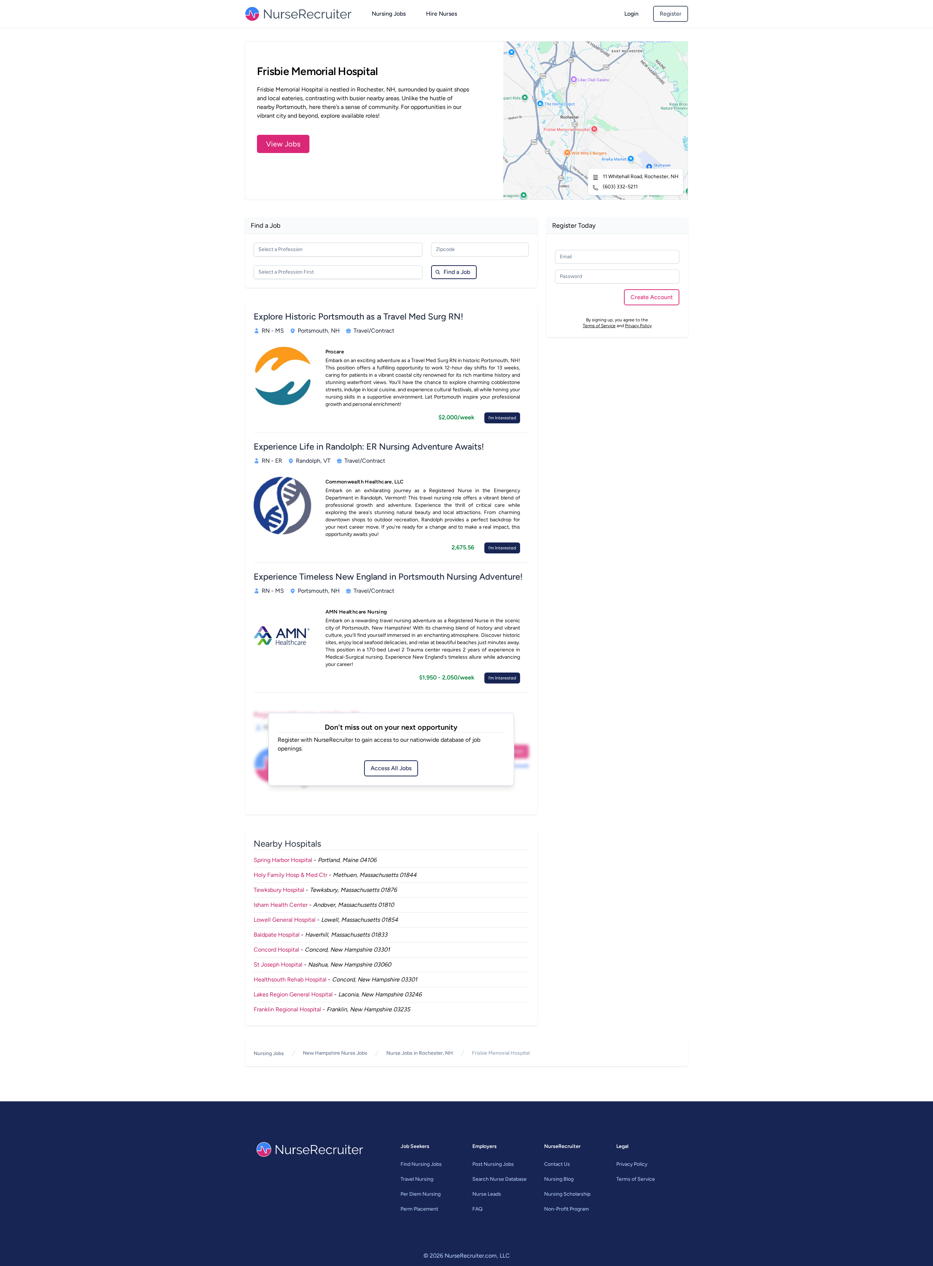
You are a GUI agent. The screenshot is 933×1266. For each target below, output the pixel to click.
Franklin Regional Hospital (287, 1009)
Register (671, 13)
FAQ (477, 1209)
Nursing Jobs (389, 13)
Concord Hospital (276, 949)
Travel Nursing (417, 1179)
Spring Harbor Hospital (283, 860)
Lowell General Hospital (285, 919)
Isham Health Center (281, 904)
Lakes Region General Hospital (293, 994)
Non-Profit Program (566, 1209)
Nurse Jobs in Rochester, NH (419, 1053)
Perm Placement (419, 1209)
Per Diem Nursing (421, 1194)
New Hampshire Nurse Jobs (335, 1053)
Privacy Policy (638, 325)
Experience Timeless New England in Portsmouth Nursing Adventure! (388, 576)
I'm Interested (502, 417)
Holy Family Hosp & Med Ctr (290, 874)
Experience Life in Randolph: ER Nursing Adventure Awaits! (369, 446)
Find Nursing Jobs (421, 1164)
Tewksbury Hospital (279, 889)
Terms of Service (599, 325)
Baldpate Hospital (277, 934)
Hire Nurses (441, 13)
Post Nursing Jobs (493, 1164)
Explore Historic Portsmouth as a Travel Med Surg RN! (358, 316)
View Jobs (283, 144)
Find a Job (457, 272)
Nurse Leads (486, 1194)
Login (631, 13)
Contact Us (557, 1164)
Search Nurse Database (499, 1179)
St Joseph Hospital (278, 964)
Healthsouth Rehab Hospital (290, 979)
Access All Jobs (391, 768)
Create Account (652, 297)
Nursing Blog (559, 1179)
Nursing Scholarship (567, 1194)
